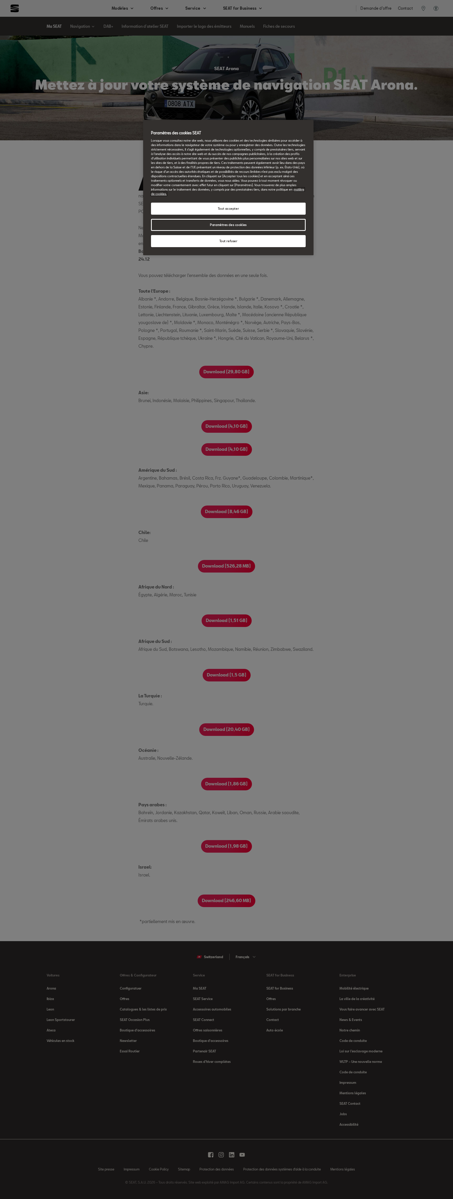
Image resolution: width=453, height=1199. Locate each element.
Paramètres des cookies (228, 224)
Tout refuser (228, 241)
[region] (228, 187)
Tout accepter (228, 208)
